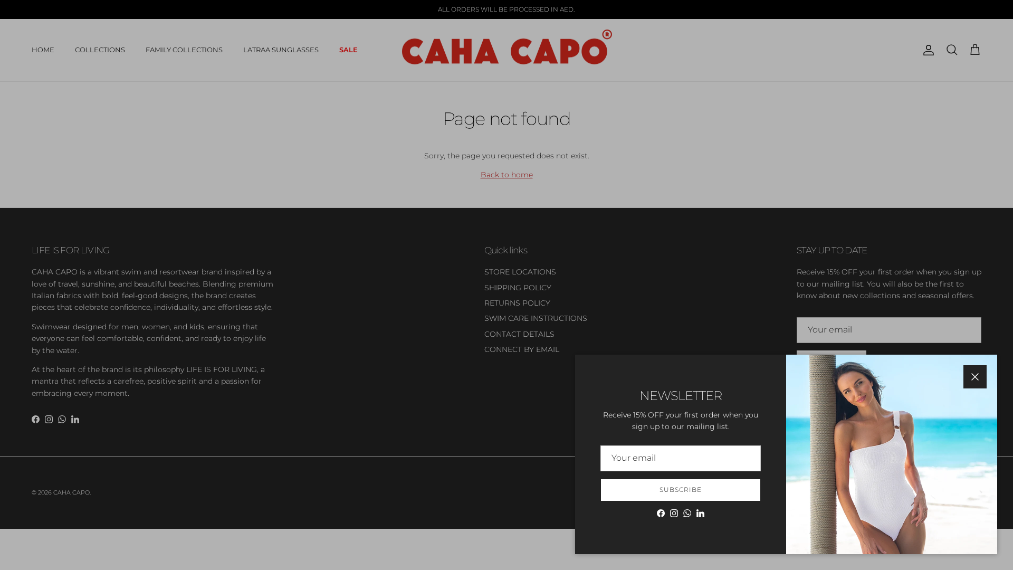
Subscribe (681, 489)
